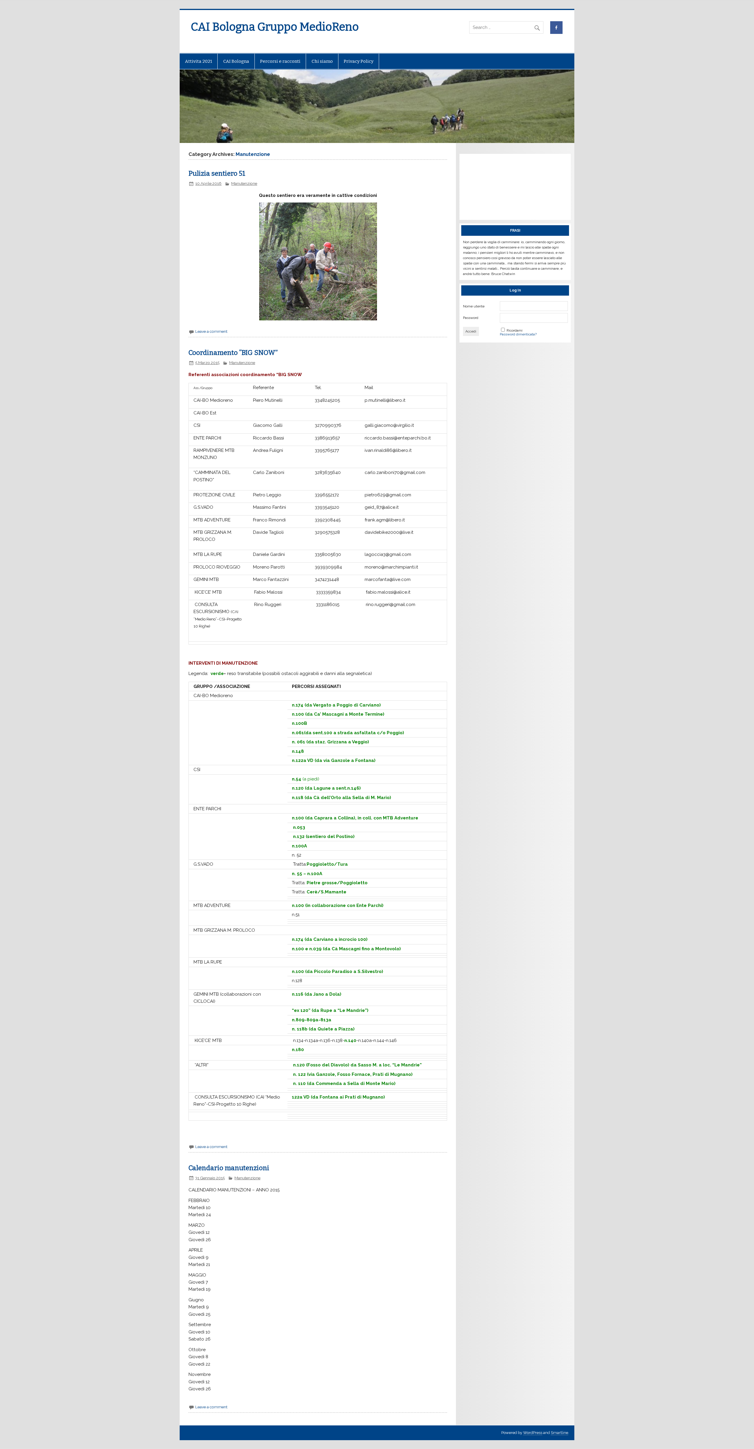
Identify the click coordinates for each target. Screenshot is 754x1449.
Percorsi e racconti (280, 61)
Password (470, 318)
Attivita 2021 (198, 61)
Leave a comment (211, 331)
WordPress (532, 1432)
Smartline (559, 1432)
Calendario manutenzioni (228, 1168)
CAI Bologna (236, 61)
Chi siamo (322, 61)
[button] (193, 261)
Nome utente (474, 306)
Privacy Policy (358, 61)
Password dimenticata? (518, 334)
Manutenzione (244, 183)
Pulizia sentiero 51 (216, 173)
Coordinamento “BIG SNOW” (233, 353)
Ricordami (514, 330)
